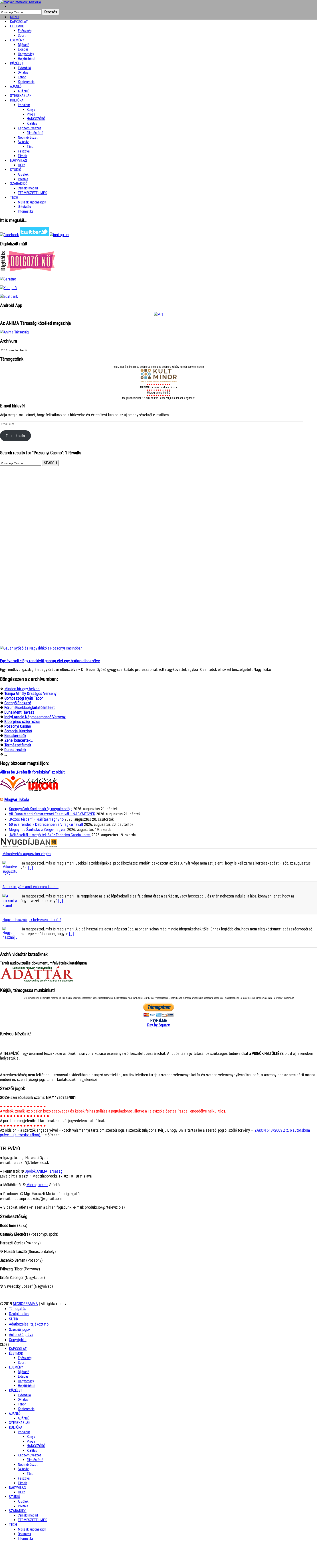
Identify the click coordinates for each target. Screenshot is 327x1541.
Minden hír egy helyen (22, 688)
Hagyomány (26, 54)
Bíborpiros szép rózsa (22, 721)
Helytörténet (26, 59)
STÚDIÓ (15, 170)
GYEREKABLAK (19, 1423)
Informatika (25, 211)
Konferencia (26, 82)
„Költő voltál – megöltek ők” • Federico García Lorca (50, 834)
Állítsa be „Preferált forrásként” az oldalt (32, 772)
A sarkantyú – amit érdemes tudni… (30, 886)
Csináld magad (28, 188)
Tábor (22, 1404)
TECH (14, 197)
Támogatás (17, 1308)
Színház (23, 142)
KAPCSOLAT (18, 1349)
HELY (21, 1492)
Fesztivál (24, 1478)
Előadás (23, 49)
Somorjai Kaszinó (18, 731)
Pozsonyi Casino (17, 726)
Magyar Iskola (16, 799)
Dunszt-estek (15, 749)
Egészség (25, 1358)
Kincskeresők (15, 735)
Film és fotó (35, 133)
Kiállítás (32, 123)
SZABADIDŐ (19, 183)
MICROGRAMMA (25, 1303)
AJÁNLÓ (14, 1413)
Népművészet (28, 137)
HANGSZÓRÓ (36, 119)
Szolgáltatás (19, 1313)
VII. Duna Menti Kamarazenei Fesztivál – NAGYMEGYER (52, 814)
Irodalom (24, 105)
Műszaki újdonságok (32, 202)
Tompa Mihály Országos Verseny (30, 693)
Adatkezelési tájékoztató (28, 1324)
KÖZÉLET (16, 63)
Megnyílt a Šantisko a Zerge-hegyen (37, 829)
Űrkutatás (24, 207)
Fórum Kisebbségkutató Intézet (29, 707)
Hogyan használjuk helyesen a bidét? (31, 919)
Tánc (30, 146)
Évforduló (24, 68)
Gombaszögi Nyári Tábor (23, 698)
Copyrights (17, 1339)
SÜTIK (13, 1319)
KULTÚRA (16, 100)
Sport (22, 1362)
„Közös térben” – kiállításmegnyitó (36, 819)
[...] (30, 867)
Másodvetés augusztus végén (26, 853)
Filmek (22, 1483)
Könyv (31, 110)
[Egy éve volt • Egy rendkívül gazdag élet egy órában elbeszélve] (41, 648)
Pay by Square (158, 1025)
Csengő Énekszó (17, 702)
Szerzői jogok (19, 1329)
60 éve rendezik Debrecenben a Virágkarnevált (46, 824)
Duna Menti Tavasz (19, 712)
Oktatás (23, 72)
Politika (23, 1506)
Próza (31, 114)
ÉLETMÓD (17, 26)
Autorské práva (21, 1334)
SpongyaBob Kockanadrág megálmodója (40, 808)
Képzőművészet (29, 128)
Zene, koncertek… (18, 740)
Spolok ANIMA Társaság (44, 1171)
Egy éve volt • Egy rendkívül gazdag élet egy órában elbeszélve (50, 660)
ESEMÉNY (17, 40)
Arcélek (23, 1501)
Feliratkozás (15, 435)
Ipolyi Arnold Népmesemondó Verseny (35, 717)
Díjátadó (23, 45)
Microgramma (37, 1184)
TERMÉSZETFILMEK (32, 193)
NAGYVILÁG (17, 1488)
